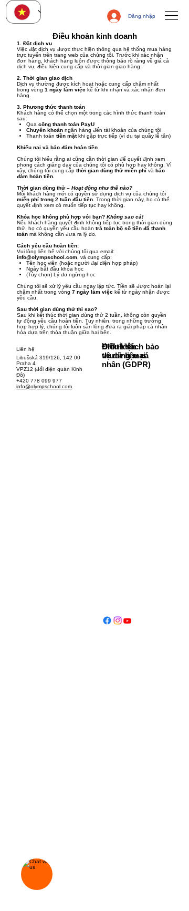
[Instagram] (117, 625)
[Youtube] (127, 625)
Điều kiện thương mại (123, 351)
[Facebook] (107, 625)
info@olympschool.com (47, 257)
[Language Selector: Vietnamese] (23, 12)
